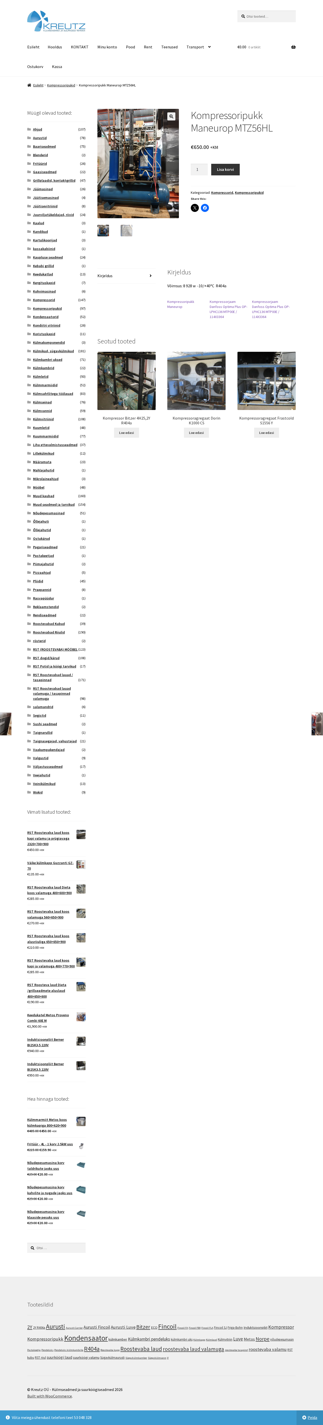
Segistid (39, 715)
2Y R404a (39, 1327)
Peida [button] (312, 1417)
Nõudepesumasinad (49, 513)
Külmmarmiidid (45, 385)
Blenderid (40, 155)
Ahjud (37, 129)
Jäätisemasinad (46, 197)
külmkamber (118, 1339)
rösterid (39, 641)
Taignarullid (42, 732)
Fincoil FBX (195, 1327)
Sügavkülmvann (157, 1357)
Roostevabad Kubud (49, 623)
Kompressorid (222, 192)
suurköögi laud (59, 1357)
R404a (92, 1349)
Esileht (33, 46)
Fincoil (167, 1326)
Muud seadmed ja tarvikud (54, 504)
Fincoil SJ (220, 1327)
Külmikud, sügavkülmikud (53, 351)
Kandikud (40, 231)
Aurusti (55, 1326)
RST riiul (40, 1357)
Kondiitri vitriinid (46, 325)
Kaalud (38, 223)
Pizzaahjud (42, 572)
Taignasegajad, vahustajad (55, 741)
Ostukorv (35, 66)
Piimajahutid (43, 564)
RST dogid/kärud (46, 658)
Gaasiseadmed (45, 172)
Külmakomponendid (49, 342)
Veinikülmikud (44, 783)
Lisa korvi (225, 169)
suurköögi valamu (86, 1357)
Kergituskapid (44, 282)
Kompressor (281, 1327)
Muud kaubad (43, 496)
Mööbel (38, 487)
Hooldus (55, 46)
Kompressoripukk (45, 1339)
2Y (29, 1327)
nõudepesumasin (282, 1339)
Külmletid (40, 376)
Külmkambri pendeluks (149, 1339)
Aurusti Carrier (74, 1327)
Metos (249, 1339)
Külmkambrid (43, 368)
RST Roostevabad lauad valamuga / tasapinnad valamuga (52, 693)
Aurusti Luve (123, 1327)
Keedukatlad (43, 274)
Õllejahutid (42, 530)
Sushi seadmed (45, 724)
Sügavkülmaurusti (112, 1357)
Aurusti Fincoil (97, 1327)
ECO (154, 1327)
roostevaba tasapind (236, 1350)
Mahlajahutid (43, 470)
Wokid (38, 792)
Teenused (169, 46)
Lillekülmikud (43, 453)
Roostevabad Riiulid (49, 632)
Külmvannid (42, 410)
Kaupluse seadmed (48, 257)
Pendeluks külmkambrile (68, 1350)
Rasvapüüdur (43, 598)
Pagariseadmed (45, 547)
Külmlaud (211, 1339)
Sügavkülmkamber (136, 1357)
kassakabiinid (44, 248)
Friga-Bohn (235, 1327)
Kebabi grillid (43, 266)
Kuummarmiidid (46, 436)
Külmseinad (42, 402)
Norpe (263, 1339)
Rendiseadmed (44, 615)
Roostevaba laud (141, 1348)
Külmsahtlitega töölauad (53, 393)
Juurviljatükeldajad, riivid (53, 214)
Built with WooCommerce (49, 1396)
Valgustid (40, 758)
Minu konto (107, 46)
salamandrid (43, 707)
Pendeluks (47, 1350)
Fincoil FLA (207, 1327)
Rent (148, 46)
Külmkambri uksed (47, 359)
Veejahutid (41, 775)
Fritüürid (40, 163)
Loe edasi (126, 432)
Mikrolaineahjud (46, 479)
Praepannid (42, 589)
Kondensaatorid (46, 316)
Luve (238, 1339)
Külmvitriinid (43, 419)
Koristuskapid (44, 334)
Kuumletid (41, 427)
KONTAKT (80, 46)
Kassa (57, 66)
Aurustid (40, 138)
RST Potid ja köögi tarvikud (54, 666)
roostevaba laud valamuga (193, 1349)
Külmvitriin (225, 1339)
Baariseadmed (44, 146)
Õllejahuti (41, 521)
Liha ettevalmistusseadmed (55, 444)
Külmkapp (199, 1339)
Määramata (42, 462)
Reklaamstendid (46, 607)
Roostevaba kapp (110, 1350)
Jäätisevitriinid (45, 206)
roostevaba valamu (268, 1349)
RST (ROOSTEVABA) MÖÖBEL (55, 649)
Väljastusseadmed (48, 766)
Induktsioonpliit (255, 1327)
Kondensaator (86, 1338)
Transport (195, 46)
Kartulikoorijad (45, 240)
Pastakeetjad (43, 555)
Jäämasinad (43, 189)
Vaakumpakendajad (49, 749)
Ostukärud (41, 538)
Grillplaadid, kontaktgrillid (54, 180)
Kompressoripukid (61, 85)
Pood (130, 46)
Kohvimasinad (44, 291)
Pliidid (38, 581)
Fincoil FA (182, 1327)
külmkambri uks (182, 1339)
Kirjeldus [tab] (105, 275)
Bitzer (143, 1326)
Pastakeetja (34, 1350)
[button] (171, 116)
